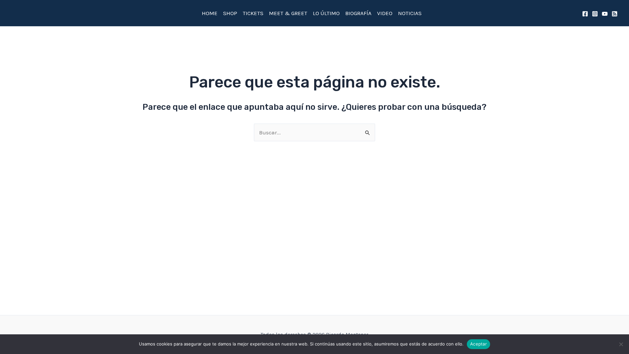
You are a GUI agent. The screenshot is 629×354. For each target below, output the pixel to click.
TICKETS (253, 13)
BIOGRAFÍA (358, 13)
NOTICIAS (410, 13)
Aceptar (478, 343)
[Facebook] (585, 14)
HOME (210, 13)
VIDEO (384, 13)
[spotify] (615, 14)
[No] (621, 344)
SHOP (230, 13)
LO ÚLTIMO (326, 13)
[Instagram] (595, 14)
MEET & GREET (288, 13)
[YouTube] (605, 14)
